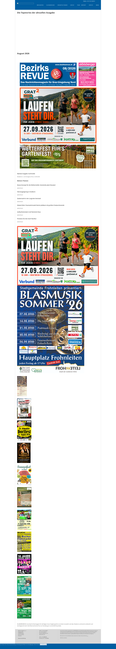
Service (91, 5)
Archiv (72, 5)
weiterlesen (20, 188)
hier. (87, 635)
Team (78, 5)
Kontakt (83, 5)
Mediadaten (40, 5)
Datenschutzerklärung (22, 638)
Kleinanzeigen (50, 5)
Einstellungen (43, 644)
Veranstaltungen (62, 5)
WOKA (97, 5)
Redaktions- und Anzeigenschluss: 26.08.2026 (28, 176)
